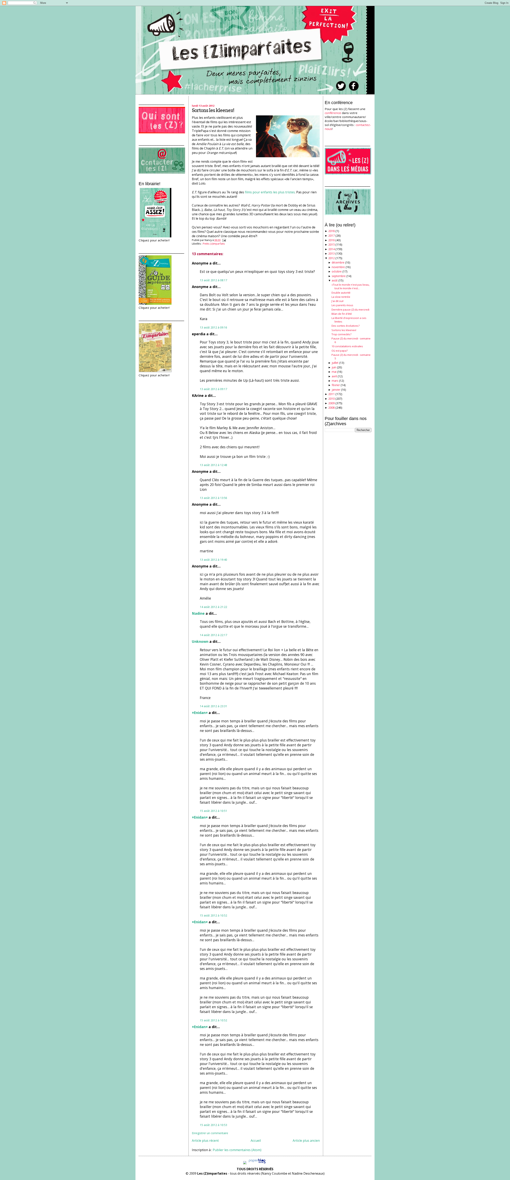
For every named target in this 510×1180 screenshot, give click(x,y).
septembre (339, 276)
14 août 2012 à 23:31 (213, 706)
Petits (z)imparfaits (214, 243)
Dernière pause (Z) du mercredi (350, 309)
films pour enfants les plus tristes (270, 192)
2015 (331, 244)
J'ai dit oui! (337, 301)
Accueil (256, 1140)
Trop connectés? (341, 334)
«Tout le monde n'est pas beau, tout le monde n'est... (351, 286)
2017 (331, 235)
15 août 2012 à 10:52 (213, 915)
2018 (331, 231)
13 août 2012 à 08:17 (213, 280)
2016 (331, 240)
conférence (333, 113)
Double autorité (341, 292)
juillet (335, 363)
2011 (331, 394)
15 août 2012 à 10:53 (213, 1125)
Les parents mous (342, 305)
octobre (337, 271)
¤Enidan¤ (200, 712)
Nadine (198, 613)
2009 (331, 403)
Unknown (200, 641)
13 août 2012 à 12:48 (213, 465)
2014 (331, 249)
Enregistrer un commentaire (210, 1133)
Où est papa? (340, 350)
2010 (331, 398)
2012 (331, 258)
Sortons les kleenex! (213, 110)
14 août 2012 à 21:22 (213, 607)
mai (334, 372)
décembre (338, 262)
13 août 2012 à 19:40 (213, 559)
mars (335, 381)
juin (334, 367)
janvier (336, 389)
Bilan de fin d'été (342, 314)
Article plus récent (205, 1140)
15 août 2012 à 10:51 (213, 811)
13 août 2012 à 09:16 (213, 327)
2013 (331, 253)
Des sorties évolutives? (346, 325)
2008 (331, 407)
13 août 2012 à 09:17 (213, 389)
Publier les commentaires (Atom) (237, 1150)
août (335, 280)
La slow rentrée (341, 297)
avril (334, 376)
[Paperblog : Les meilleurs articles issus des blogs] (257, 1163)
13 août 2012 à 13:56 (213, 498)
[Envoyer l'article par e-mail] (223, 240)
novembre (338, 267)
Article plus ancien (306, 1140)
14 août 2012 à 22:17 (213, 635)
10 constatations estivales (347, 346)
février (336, 385)
